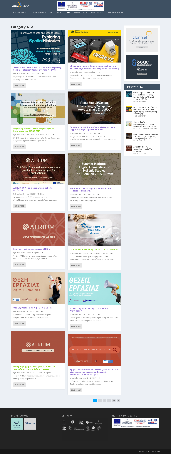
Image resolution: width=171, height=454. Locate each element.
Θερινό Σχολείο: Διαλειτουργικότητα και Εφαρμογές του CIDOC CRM (34, 129)
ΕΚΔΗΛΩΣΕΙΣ (79, 13)
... (109, 400)
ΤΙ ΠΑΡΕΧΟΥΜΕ (37, 13)
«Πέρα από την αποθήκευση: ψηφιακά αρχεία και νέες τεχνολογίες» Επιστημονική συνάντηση (94, 67)
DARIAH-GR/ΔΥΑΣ (41, 135)
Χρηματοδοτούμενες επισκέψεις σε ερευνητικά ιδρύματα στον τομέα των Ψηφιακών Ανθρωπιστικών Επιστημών (94, 372)
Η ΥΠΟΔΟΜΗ (18, 13)
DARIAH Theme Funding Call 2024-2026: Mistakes (94, 249)
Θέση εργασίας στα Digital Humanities (32, 308)
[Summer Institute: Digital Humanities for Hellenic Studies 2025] (94, 169)
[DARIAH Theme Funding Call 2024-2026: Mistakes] (94, 230)
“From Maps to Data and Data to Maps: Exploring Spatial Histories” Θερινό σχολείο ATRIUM (37, 68)
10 (114, 400)
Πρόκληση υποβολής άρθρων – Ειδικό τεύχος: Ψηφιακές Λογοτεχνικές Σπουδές (93, 128)
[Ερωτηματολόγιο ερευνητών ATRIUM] (38, 229)
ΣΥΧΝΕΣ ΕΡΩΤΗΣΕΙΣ (143, 452)
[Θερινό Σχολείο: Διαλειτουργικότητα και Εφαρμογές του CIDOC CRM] (38, 109)
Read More (19, 85)
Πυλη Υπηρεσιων (115, 13)
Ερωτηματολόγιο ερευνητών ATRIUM (31, 249)
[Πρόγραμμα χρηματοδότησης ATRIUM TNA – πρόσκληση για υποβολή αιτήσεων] (38, 347)
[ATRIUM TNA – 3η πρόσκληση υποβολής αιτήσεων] (38, 169)
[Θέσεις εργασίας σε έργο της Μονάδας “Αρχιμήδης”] (94, 289)
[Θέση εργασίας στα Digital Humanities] (38, 288)
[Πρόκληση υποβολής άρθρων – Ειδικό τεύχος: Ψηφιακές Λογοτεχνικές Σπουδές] (94, 107)
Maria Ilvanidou (20, 74)
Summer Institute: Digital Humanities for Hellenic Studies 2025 (90, 189)
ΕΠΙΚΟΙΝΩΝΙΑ (97, 13)
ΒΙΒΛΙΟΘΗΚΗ (55, 13)
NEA (68, 13)
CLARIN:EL (40, 373)
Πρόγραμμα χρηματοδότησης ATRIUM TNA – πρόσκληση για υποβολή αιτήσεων (35, 367)
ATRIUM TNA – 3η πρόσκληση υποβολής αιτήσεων (33, 189)
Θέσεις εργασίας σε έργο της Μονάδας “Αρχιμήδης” (89, 309)
